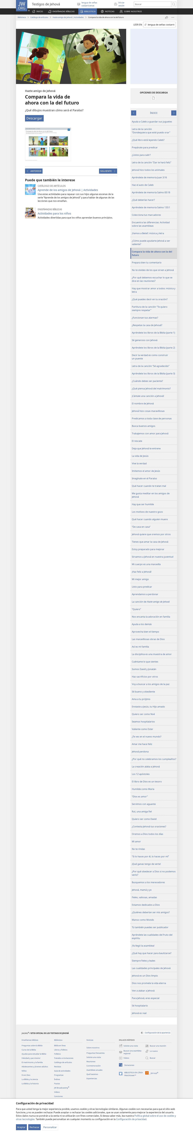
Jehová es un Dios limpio (145, 975)
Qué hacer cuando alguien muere (150, 519)
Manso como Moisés (143, 919)
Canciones (58, 1096)
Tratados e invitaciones (63, 1058)
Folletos (57, 1054)
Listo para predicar (142, 586)
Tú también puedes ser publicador (150, 927)
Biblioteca (22, 17)
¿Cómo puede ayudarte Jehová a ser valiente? (151, 242)
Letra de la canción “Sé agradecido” (150, 366)
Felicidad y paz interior (31, 1058)
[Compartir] (166, 17)
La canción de (151, 601)
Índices (57, 1079)
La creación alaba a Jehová (146, 766)
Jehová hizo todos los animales (148, 169)
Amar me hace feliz (142, 744)
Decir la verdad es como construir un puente (150, 357)
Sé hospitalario (140, 1005)
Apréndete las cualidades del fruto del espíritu (152, 936)
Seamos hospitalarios (143, 721)
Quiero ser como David (144, 819)
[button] (61, 11)
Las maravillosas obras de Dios (148, 639)
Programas (58, 1075)
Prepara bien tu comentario (146, 262)
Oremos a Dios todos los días (147, 834)
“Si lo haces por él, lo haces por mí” (150, 856)
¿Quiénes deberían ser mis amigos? (151, 912)
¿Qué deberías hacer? (143, 199)
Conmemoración (93, 1065)
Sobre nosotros (92, 1047)
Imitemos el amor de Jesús (146, 470)
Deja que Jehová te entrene (146, 448)
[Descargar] (48, 144)
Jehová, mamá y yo (142, 889)
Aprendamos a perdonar (145, 594)
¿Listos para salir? (141, 155)
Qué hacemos (92, 1074)
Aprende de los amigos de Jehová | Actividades (68, 190)
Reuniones (90, 1061)
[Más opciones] (172, 17)
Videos (57, 1092)
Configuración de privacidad (131, 1119)
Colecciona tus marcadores (146, 214)
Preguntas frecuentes (95, 1053)
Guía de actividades (62, 1071)
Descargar (34, 118)
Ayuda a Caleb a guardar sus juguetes (152, 121)
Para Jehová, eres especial (145, 998)
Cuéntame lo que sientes (145, 661)
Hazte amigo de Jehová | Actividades (68, 17)
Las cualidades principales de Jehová (151, 968)
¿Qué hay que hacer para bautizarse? (151, 953)
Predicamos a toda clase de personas (152, 418)
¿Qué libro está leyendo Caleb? (148, 140)
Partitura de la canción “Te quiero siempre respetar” (149, 308)
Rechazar (34, 1127)
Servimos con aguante (144, 804)
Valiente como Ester (142, 729)
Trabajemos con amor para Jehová (150, 433)
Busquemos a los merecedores (148, 882)
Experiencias (91, 1078)
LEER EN (137, 24)
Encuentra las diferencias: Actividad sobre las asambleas (151, 224)
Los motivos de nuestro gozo (147, 511)
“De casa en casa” (141, 526)
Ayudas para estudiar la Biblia (34, 1054)
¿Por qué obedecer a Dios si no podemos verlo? (154, 873)
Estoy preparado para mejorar (148, 549)
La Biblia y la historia (30, 1083)
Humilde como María (143, 789)
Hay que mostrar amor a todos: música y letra (153, 290)
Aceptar (21, 1127)
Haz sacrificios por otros (145, 676)
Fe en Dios (26, 1075)
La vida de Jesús (140, 455)
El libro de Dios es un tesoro (147, 781)
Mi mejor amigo (140, 579)
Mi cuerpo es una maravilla (146, 564)
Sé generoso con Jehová (144, 340)
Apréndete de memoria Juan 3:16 (149, 177)
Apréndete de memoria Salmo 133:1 (151, 207)
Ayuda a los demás (142, 624)
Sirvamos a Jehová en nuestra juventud (152, 556)
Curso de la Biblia (29, 1049)
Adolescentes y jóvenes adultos (35, 1066)
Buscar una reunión (155, 1046)
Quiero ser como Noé (143, 714)
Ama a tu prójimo (141, 699)
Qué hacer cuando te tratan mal (149, 485)
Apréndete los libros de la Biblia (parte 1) (153, 332)
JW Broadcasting (61, 1087)
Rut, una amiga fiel (142, 811)
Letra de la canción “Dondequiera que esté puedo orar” (151, 131)
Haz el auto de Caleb (143, 184)
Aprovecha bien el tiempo (145, 631)
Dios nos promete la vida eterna (149, 983)
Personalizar (50, 1127)
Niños (24, 1071)
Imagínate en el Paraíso (144, 478)
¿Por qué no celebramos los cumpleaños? (154, 759)
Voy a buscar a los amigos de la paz (151, 684)
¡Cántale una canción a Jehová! (148, 396)
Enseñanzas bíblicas (30, 1040)
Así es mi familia (140, 646)
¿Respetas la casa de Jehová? (147, 325)
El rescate (137, 441)
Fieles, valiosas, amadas (144, 897)
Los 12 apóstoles (141, 774)
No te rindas (138, 849)
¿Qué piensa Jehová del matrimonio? (151, 388)
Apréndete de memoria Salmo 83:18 (151, 192)
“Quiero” (136, 609)
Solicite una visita (93, 1057)
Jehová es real (139, 1013)
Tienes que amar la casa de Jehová (150, 541)
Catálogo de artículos (39, 17)
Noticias (89, 1040)
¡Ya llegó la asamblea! (143, 945)
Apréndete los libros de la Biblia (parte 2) (153, 347)
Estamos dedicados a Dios (146, 904)
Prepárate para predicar (145, 147)
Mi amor (136, 841)
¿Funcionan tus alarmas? (145, 317)
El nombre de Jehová (143, 403)
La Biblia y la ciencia (30, 1079)
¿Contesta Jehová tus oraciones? (149, 826)
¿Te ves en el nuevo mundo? (146, 736)
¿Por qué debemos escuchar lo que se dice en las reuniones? (152, 279)
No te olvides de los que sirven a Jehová (153, 270)
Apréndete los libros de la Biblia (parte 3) (153, 373)
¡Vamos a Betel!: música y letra (148, 233)
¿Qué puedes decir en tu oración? (150, 299)
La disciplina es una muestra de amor (152, 654)
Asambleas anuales (94, 1070)
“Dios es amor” (140, 796)
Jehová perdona (140, 751)
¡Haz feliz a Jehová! (141, 571)
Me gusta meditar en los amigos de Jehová (151, 495)
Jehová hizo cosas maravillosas (148, 411)
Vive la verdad (139, 463)
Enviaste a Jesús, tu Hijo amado (148, 706)
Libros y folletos (60, 1049)
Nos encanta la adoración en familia (151, 616)
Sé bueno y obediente (143, 691)
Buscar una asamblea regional (130, 1052)
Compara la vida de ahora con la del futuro (152, 253)
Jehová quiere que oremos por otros (151, 534)
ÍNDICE (154, 113)
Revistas (57, 1066)
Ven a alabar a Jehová (143, 990)
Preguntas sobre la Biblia (32, 1045)
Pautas (57, 1083)
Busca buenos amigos (143, 426)
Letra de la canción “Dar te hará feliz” (151, 162)
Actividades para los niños (54, 213)
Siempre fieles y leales (143, 960)
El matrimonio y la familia (32, 1062)
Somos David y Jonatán (144, 669)
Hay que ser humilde (143, 504)
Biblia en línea (60, 1045)
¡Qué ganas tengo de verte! (146, 864)
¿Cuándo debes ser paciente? (147, 381)
